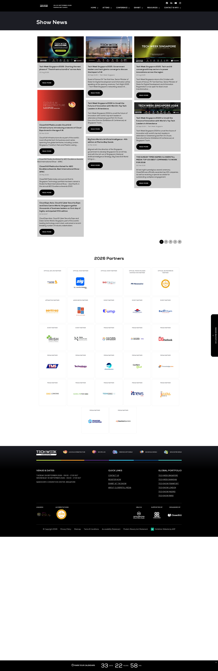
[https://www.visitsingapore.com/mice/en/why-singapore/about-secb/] (139, 519)
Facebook (166, 3)
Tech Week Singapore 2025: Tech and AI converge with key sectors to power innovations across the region (154, 69)
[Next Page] (175, 242)
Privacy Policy (65, 529)
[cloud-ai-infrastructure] (65, 452)
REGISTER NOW (114, 480)
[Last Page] (180, 242)
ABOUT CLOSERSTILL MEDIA (119, 488)
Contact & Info (171, 8)
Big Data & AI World (151, 452)
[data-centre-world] (166, 452)
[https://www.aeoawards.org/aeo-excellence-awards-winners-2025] (39, 516)
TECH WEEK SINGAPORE (168, 476)
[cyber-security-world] (114, 452)
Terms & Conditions (91, 529)
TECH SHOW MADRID (166, 492)
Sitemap (77, 529)
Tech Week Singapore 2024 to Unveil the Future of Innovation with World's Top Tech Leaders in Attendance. (107, 106)
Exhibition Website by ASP (165, 529)
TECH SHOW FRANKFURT (168, 484)
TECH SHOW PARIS (165, 496)
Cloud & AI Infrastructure (77, 452)
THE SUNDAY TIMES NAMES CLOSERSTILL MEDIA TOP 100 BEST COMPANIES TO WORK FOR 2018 (156, 160)
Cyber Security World (125, 452)
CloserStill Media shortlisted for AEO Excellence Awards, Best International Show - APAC (59, 169)
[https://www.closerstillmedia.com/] (175, 516)
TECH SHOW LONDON (167, 488)
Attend (106, 8)
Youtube (175, 3)
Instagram (180, 3)
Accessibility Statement (111, 529)
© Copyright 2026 (50, 529)
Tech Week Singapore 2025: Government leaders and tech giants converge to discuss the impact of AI (108, 69)
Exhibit (137, 8)
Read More (46, 83)
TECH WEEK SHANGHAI (167, 480)
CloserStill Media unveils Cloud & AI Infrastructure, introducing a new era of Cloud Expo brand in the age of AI (60, 127)
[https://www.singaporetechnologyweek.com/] (46, 455)
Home (93, 8)
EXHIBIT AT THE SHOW (117, 484)
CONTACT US (113, 476)
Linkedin (171, 3)
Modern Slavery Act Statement (135, 529)
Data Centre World (176, 452)
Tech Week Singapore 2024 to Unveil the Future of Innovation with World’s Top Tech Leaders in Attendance (155, 121)
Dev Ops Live (101, 452)
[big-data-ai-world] (142, 452)
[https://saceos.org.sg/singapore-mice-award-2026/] (44, 516)
